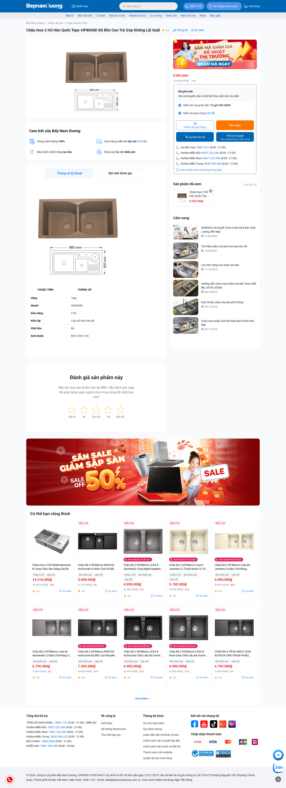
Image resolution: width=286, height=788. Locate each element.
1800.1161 (195, 6)
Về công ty (108, 716)
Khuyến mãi (185, 91)
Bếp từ (70, 15)
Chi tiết (211, 113)
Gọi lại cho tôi (197, 137)
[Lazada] (232, 724)
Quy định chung (152, 729)
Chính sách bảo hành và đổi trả (161, 746)
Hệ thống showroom (225, 6)
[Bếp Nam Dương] (44, 6)
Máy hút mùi (188, 15)
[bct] (202, 756)
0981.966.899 (49, 745)
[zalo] (278, 768)
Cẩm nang (181, 218)
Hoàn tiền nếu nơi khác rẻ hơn (161, 734)
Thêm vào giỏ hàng (194, 127)
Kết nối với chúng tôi (205, 716)
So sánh (199, 30)
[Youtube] (204, 724)
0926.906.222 (59, 736)
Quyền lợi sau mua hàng (157, 758)
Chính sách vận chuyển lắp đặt (161, 740)
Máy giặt (215, 15)
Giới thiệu (106, 723)
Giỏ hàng (254, 6)
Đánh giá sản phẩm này (96, 377)
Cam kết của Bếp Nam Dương (54, 131)
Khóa (203, 15)
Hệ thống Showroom (113, 729)
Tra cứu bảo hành (153, 723)
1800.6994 (48, 741)
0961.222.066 (211, 158)
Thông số (182, 30)
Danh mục (82, 6)
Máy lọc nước (117, 15)
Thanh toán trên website (157, 752)
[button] (160, 43)
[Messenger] (278, 756)
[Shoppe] (223, 724)
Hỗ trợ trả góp (235, 137)
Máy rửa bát (85, 15)
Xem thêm (141, 698)
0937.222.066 (210, 152)
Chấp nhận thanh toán (206, 734)
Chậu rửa (171, 15)
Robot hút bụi (137, 15)
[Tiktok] (213, 724)
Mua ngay (235, 125)
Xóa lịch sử (250, 184)
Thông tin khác (153, 716)
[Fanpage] (195, 724)
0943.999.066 (212, 163)
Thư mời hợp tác (111, 734)
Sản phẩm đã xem (187, 184)
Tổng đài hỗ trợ (37, 716)
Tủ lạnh (100, 15)
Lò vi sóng (155, 15)
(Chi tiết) (142, 141)
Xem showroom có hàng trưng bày (201, 169)
